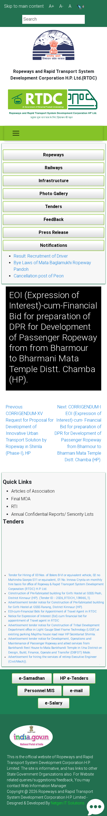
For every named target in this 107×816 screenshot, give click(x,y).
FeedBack (54, 219)
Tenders (53, 206)
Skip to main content (24, 6)
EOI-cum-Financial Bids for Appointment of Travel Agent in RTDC (52, 610)
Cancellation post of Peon (39, 276)
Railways (54, 167)
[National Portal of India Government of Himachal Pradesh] (31, 737)
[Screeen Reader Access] (80, 6)
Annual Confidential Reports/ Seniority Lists (52, 514)
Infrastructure (54, 180)
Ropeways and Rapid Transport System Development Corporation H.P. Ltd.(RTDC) (53, 75)
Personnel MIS (39, 690)
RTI (14, 506)
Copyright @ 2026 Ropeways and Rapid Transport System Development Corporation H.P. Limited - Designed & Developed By (50, 797)
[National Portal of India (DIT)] (31, 736)
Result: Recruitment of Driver (41, 256)
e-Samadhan (32, 678)
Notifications (53, 245)
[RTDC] (53, 104)
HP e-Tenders (74, 678)
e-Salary (53, 703)
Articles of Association (33, 491)
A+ (51, 6)
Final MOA (20, 498)
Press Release (53, 232)
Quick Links (17, 482)
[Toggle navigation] (16, 133)
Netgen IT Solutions (68, 803)
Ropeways (53, 154)
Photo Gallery (54, 193)
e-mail (76, 690)
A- (61, 6)
